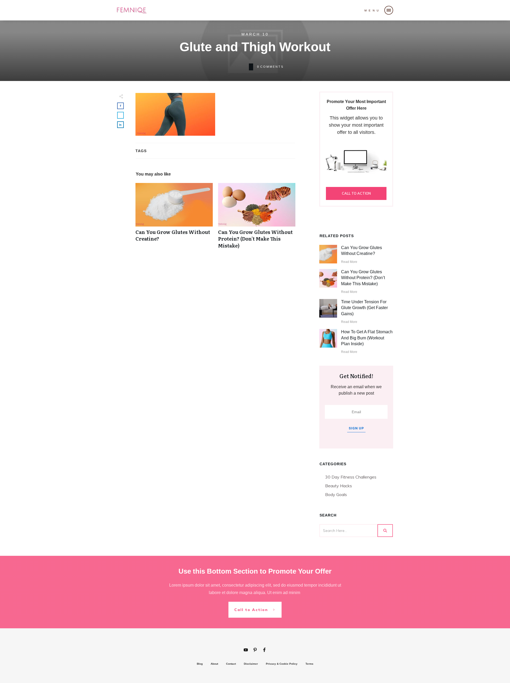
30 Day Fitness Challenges (350, 477)
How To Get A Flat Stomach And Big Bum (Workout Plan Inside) (367, 338)
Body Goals (336, 494)
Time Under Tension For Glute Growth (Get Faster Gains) (364, 308)
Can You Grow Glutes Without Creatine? (174, 218)
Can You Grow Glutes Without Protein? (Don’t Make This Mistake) (256, 218)
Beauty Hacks (338, 485)
